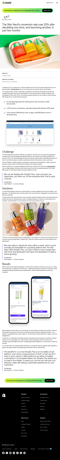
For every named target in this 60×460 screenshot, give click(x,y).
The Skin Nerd (15, 89)
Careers (23, 403)
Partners (42, 406)
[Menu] (57, 2)
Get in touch (50, 2)
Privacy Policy (24, 449)
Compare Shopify (25, 424)
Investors (23, 406)
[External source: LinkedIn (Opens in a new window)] (21, 453)
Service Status (44, 430)
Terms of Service (6, 449)
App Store (42, 403)
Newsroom (24, 409)
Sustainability (24, 412)
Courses (23, 430)
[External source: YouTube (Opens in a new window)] (10, 453)
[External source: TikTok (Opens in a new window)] (17, 453)
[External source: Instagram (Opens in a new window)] (14, 453)
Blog (22, 421)
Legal (15, 449)
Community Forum (45, 424)
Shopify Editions (25, 400)
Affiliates (42, 409)
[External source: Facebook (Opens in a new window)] (3, 453)
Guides (23, 427)
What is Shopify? (25, 397)
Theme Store (43, 400)
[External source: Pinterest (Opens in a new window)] (24, 453)
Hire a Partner (43, 427)
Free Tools (24, 433)
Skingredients (51, 166)
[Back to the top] (3, 395)
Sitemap (33, 449)
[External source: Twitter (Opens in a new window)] (7, 453)
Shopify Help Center (45, 421)
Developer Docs (44, 397)
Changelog (24, 436)
